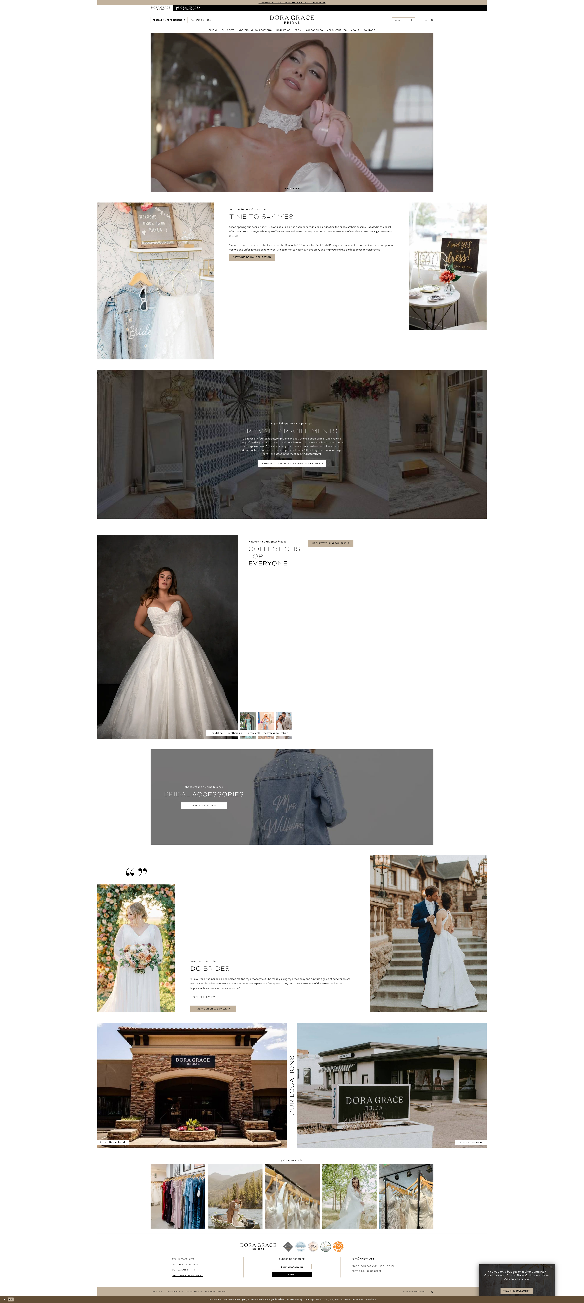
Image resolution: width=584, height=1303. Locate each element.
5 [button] (296, 188)
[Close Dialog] (4, 1299)
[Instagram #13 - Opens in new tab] (349, 1196)
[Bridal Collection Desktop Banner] (292, 112)
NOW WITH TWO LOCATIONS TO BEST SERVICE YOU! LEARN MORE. (292, 3)
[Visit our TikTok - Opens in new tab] (432, 1291)
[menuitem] (160, 8)
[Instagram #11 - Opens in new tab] (235, 1196)
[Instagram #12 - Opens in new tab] (292, 1196)
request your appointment (330, 543)
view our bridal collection (252, 257)
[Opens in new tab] (188, 8)
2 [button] (288, 188)
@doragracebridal (292, 1160)
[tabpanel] (292, 112)
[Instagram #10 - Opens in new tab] (178, 1196)
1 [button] (285, 188)
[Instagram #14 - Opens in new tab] (406, 1196)
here (373, 1299)
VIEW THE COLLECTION (517, 1291)
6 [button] (298, 188)
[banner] (292, 19)
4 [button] (293, 188)
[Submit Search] (412, 20)
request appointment (187, 1275)
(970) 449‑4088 (363, 1258)
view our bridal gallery (213, 1009)
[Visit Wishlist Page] (426, 20)
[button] (432, 20)
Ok (10, 1299)
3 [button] (290, 188)
